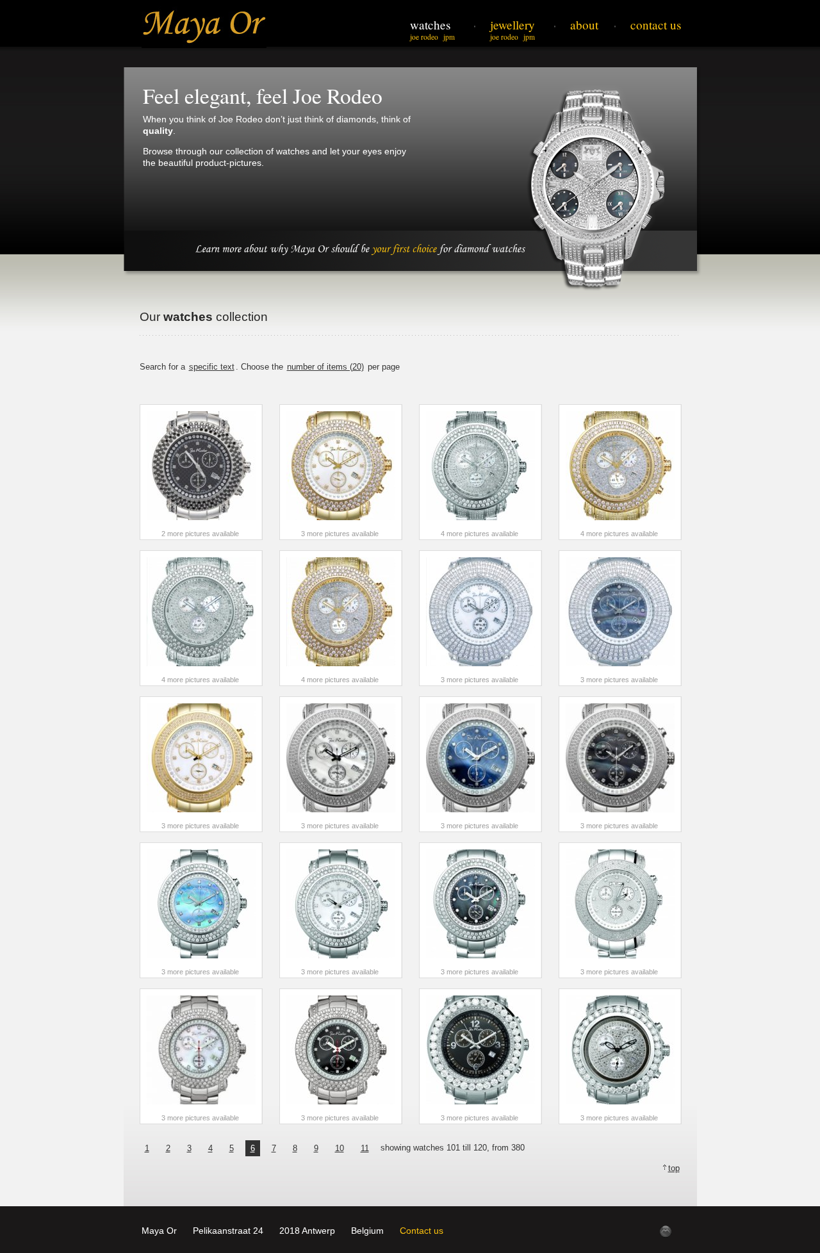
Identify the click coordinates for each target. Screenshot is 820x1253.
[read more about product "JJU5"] (480, 764)
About (584, 25)
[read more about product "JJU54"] (620, 910)
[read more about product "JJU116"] (201, 910)
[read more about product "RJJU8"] (480, 1056)
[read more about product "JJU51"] (480, 618)
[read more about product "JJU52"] (620, 618)
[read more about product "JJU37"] (201, 618)
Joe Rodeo (424, 37)
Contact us (421, 1231)
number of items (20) (325, 367)
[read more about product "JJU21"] (340, 1056)
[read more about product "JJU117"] (340, 910)
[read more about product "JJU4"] (340, 764)
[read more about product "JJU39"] (340, 618)
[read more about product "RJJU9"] (620, 1056)
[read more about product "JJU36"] (480, 472)
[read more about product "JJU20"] (201, 1056)
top (674, 1168)
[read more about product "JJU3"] (201, 764)
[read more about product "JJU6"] (620, 764)
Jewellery (512, 25)
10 (339, 1148)
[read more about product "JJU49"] (340, 472)
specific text (211, 367)
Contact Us (655, 25)
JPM (449, 37)
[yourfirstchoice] (404, 247)
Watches (430, 25)
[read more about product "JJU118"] (480, 910)
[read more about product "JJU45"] (201, 472)
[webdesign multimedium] (665, 1231)
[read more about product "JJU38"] (620, 472)
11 (365, 1148)
